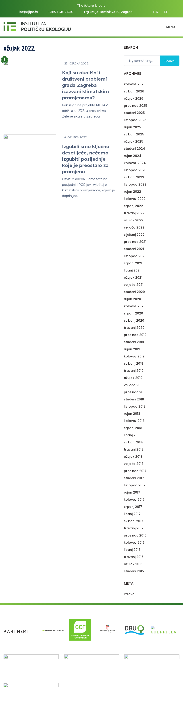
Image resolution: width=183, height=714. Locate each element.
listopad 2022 (135, 184)
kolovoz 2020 (135, 306)
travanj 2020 (134, 327)
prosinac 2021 (135, 241)
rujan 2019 (132, 349)
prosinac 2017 (135, 471)
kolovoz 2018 (134, 421)
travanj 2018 (133, 449)
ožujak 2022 (133, 220)
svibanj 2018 (133, 442)
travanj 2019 (133, 370)
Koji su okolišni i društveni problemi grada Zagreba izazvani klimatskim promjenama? (85, 85)
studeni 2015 (134, 571)
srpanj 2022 (133, 206)
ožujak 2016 (133, 564)
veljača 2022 (134, 227)
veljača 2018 (133, 464)
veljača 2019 (133, 385)
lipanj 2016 (132, 549)
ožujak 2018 (133, 456)
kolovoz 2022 (135, 199)
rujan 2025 (132, 127)
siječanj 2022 (134, 234)
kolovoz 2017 (134, 499)
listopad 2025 (135, 120)
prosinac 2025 (135, 105)
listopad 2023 (135, 170)
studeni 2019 (134, 342)
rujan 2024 (132, 156)
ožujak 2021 (133, 277)
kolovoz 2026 (135, 84)
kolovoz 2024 (135, 163)
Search (169, 61)
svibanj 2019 (133, 363)
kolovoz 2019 (134, 356)
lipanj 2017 (132, 514)
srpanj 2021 (133, 263)
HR (155, 12)
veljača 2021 (133, 284)
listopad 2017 (135, 485)
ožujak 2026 (133, 98)
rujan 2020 (132, 299)
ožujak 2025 (133, 141)
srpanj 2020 (133, 313)
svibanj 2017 (133, 521)
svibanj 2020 (134, 320)
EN (166, 12)
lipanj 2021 (132, 270)
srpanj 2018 (133, 428)
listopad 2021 (135, 256)
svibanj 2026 (134, 91)
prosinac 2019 (135, 335)
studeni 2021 (134, 249)
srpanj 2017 (133, 507)
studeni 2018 (134, 399)
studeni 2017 (134, 478)
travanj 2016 (133, 557)
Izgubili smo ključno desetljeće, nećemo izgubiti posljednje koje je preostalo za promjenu (85, 159)
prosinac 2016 (135, 535)
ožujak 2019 (133, 378)
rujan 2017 (132, 492)
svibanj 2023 (134, 177)
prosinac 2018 (135, 392)
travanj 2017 (133, 528)
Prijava (129, 594)
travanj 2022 (134, 213)
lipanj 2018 (132, 435)
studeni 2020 (134, 292)
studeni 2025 (134, 113)
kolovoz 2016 (134, 542)
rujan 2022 (132, 191)
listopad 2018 (135, 406)
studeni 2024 (134, 148)
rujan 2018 (132, 413)
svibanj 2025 (134, 134)
